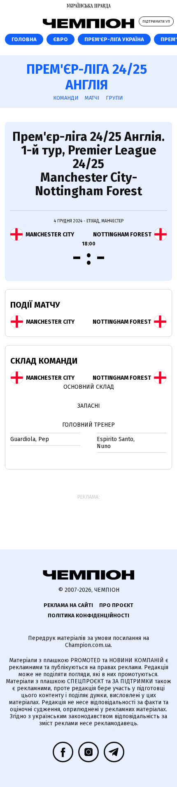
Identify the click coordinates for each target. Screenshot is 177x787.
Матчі (92, 97)
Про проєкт (116, 605)
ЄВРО (60, 39)
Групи (114, 97)
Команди (65, 97)
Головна (24, 39)
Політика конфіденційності (88, 615)
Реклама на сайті (68, 605)
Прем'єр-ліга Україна (114, 39)
